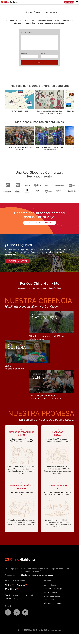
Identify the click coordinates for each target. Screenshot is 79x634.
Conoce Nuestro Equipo (53, 589)
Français (24, 595)
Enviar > (40, 62)
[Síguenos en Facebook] (8, 615)
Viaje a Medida (69, 2)
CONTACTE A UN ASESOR (17, 261)
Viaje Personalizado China (39, 223)
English (7, 595)
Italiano (33, 595)
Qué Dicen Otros (50, 592)
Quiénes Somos (50, 585)
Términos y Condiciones (53, 603)
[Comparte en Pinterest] (16, 615)
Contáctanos (49, 600)
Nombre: (24, 53)
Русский (8, 599)
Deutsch (16, 595)
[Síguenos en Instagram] (25, 615)
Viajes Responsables (52, 596)
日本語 (16, 599)
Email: (43, 53)
